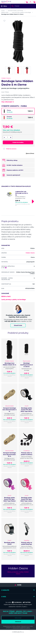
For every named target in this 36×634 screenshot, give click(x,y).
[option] (18, 198)
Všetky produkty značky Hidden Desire (18, 573)
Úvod (2, 10)
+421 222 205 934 (10, 321)
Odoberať (18, 621)
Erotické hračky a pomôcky (15, 10)
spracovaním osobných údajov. (21, 627)
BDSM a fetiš (4, 12)
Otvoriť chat (18, 325)
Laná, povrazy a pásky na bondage (21, 12)
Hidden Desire (6, 78)
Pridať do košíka (18, 142)
